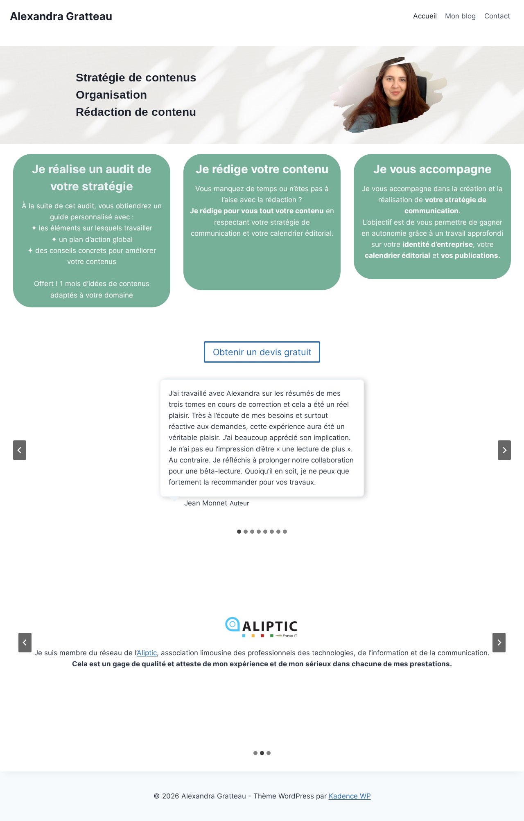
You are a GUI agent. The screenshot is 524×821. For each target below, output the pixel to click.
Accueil (425, 16)
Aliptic (147, 653)
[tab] (239, 532)
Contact (497, 16)
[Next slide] (499, 642)
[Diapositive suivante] (504, 450)
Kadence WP (350, 796)
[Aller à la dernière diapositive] (19, 450)
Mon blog (460, 16)
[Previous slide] (25, 642)
